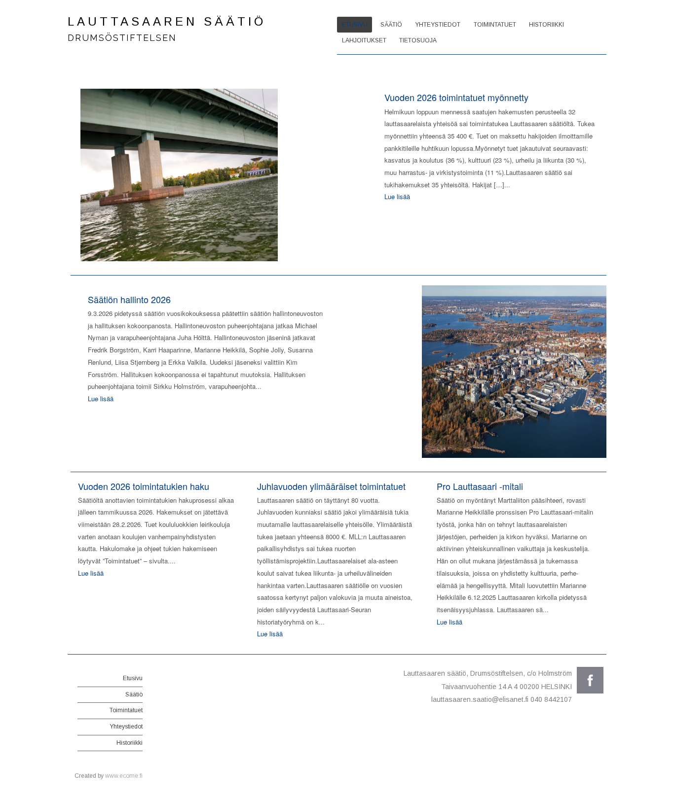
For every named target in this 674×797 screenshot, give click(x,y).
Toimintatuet (495, 24)
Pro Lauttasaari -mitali (480, 486)
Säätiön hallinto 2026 (129, 299)
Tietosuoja (418, 40)
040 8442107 (551, 699)
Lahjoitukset (364, 40)
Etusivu (355, 24)
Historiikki (546, 24)
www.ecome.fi (124, 775)
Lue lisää (397, 196)
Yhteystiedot (437, 24)
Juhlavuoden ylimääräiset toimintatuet (331, 486)
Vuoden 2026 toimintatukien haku (143, 486)
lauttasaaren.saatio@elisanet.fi (479, 699)
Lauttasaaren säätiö (167, 21)
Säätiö (391, 24)
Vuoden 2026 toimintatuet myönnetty (456, 97)
